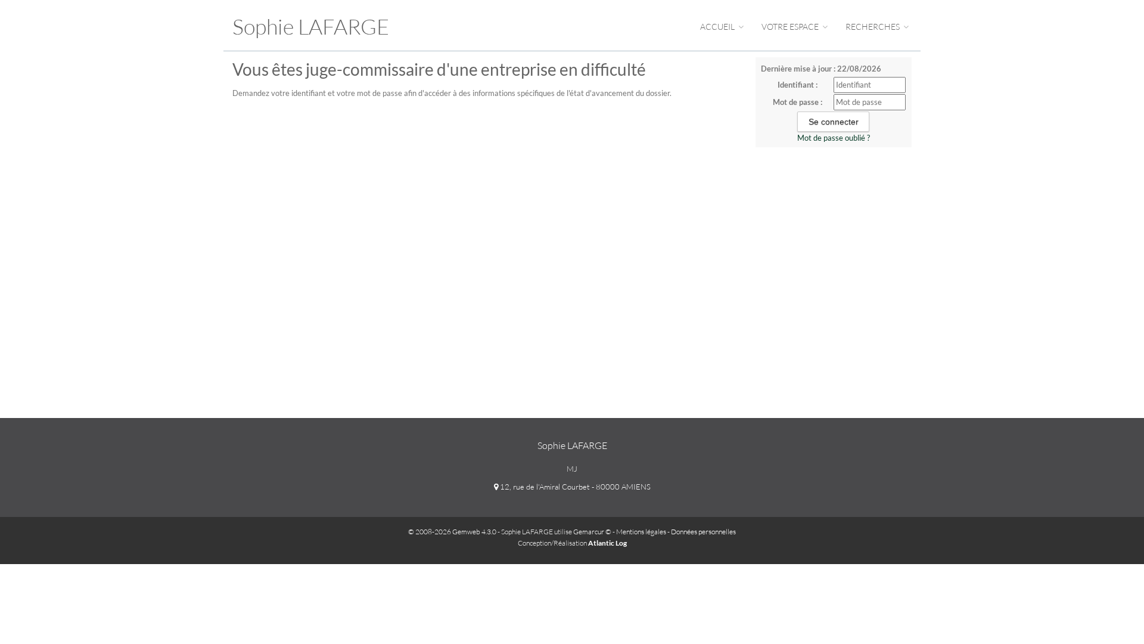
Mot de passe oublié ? (833, 138)
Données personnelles (703, 531)
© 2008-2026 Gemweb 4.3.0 (452, 531)
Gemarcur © (592, 531)
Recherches (873, 26)
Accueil (718, 26)
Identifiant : (797, 84)
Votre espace (790, 26)
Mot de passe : (797, 102)
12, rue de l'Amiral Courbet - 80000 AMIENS (574, 486)
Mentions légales (641, 531)
